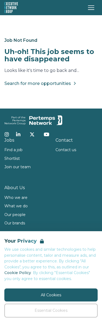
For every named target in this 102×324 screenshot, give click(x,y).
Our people (15, 214)
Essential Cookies (51, 310)
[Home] (11, 7)
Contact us (65, 149)
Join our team (17, 166)
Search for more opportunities (37, 83)
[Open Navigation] (91, 7)
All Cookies (51, 295)
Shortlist (12, 158)
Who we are (15, 197)
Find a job (13, 149)
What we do (16, 206)
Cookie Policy (17, 272)
